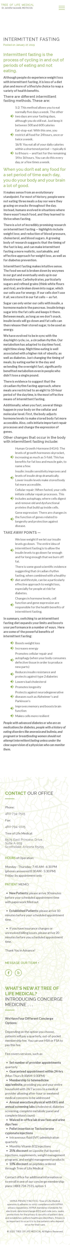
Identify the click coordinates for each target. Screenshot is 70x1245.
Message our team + (22, 963)
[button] (62, 8)
